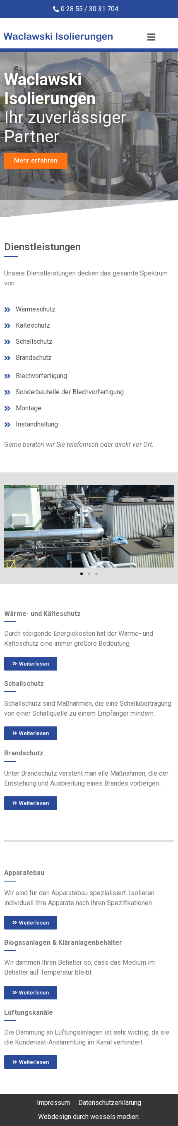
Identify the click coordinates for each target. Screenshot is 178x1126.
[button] (12, 526)
